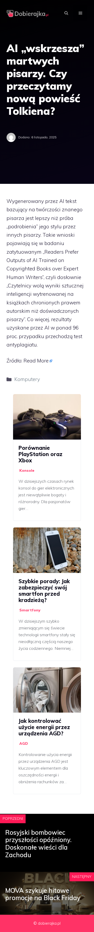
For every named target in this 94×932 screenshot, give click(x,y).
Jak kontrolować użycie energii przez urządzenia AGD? (44, 727)
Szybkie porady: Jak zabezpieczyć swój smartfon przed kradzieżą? (44, 590)
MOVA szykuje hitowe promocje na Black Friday (42, 894)
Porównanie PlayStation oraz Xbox (40, 454)
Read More (36, 360)
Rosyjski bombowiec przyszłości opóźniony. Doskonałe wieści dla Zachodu (38, 843)
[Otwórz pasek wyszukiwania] (66, 13)
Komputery (27, 379)
